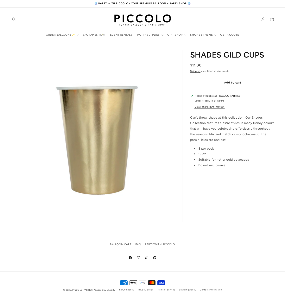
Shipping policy (187, 290)
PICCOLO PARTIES (82, 290)
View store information (209, 106)
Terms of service (166, 290)
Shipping (195, 71)
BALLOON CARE (120, 244)
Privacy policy (146, 290)
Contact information (211, 290)
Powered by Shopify (104, 290)
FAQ (138, 244)
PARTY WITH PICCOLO (160, 244)
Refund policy (126, 290)
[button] (14, 19)
